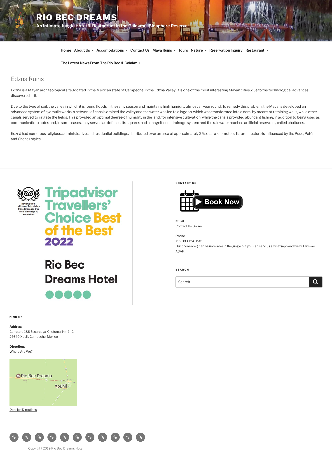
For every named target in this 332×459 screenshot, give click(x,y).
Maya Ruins (162, 50)
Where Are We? (21, 351)
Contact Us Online (188, 226)
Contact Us (140, 50)
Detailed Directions (23, 409)
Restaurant (254, 50)
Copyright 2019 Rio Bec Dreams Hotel (55, 448)
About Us (82, 50)
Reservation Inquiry (226, 50)
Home (66, 50)
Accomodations (110, 50)
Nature (197, 50)
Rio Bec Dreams (76, 17)
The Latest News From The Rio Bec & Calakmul (100, 63)
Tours (183, 50)
